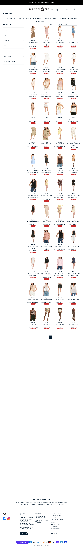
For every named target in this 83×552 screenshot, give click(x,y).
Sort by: (55, 24)
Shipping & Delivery (56, 513)
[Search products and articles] (67, 10)
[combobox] (59, 10)
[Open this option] (33, 32)
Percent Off (7, 51)
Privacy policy (38, 545)
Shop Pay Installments (57, 520)
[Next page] (56, 337)
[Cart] (79, 9)
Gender (6, 35)
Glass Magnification (9, 62)
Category (6, 40)
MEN (10, 13)
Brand (5, 30)
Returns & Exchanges (56, 515)
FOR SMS (39, 521)
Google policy (49, 545)
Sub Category (7, 56)
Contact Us (54, 522)
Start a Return (55, 517)
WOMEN (5, 13)
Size (5, 46)
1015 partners (17, 527)
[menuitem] (9, 18)
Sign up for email (44, 520)
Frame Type (7, 67)
